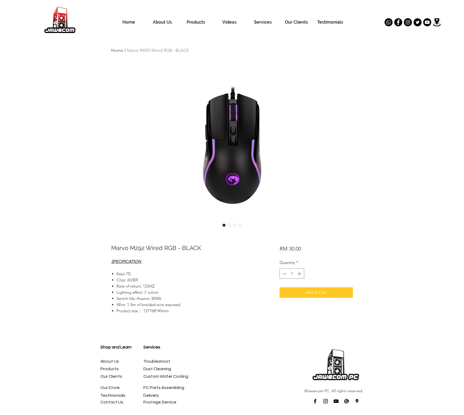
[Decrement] (284, 274)
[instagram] (325, 401)
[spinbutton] (291, 274)
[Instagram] (408, 22)
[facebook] (315, 401)
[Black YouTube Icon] (336, 401)
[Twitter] (418, 22)
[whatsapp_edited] (346, 401)
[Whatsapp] (389, 22)
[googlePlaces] (357, 401)
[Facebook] (398, 22)
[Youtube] (427, 22)
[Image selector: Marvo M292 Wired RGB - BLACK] (224, 225)
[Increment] (299, 274)
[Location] (437, 22)
